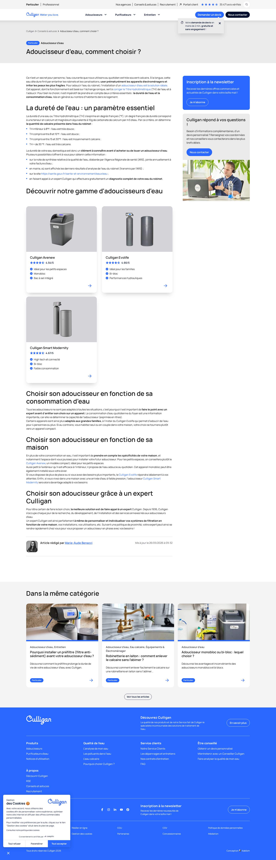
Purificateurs (123, 14)
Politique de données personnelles (225, 827)
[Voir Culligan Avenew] (61, 249)
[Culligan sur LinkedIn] (115, 809)
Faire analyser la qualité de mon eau (218, 759)
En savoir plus (238, 723)
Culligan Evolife (128, 474)
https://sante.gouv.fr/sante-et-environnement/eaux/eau (74, 173)
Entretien (150, 14)
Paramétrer (37, 843)
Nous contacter (199, 152)
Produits (32, 743)
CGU (119, 827)
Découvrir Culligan (37, 776)
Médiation (213, 833)
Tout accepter (59, 843)
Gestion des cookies (82, 833)
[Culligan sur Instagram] (108, 809)
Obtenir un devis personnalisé (215, 748)
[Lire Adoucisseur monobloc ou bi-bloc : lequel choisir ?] (214, 645)
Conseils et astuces (37, 786)
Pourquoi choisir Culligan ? (99, 764)
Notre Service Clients (153, 748)
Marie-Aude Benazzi (78, 543)
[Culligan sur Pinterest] (127, 809)
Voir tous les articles (138, 696)
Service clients (151, 743)
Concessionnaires (172, 833)
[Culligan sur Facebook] (102, 809)
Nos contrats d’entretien (155, 759)
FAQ (143, 764)
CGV (165, 827)
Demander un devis (209, 14)
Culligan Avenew (35, 463)
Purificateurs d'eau (37, 753)
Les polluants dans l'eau (97, 753)
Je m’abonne (197, 102)
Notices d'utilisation (37, 759)
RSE (28, 781)
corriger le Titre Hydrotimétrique (132, 89)
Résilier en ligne (79, 827)
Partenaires (123, 833)
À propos (32, 770)
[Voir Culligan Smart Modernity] (61, 340)
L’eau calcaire (91, 759)
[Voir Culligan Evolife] (137, 249)
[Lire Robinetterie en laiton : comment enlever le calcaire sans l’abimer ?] (138, 645)
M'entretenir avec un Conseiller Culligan (221, 753)
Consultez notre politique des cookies (22, 830)
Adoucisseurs (93, 14)
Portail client (190, 4)
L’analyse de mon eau (95, 748)
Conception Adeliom (238, 850)
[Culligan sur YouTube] (121, 809)
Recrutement (34, 791)
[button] (8, 853)
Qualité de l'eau (93, 743)
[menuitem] (34, 4)
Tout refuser (14, 843)
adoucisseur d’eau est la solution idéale (144, 85)
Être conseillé (207, 743)
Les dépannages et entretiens (158, 753)
